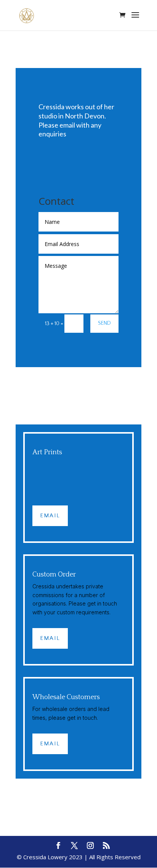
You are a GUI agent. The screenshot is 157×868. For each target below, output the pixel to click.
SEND (104, 323)
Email (50, 515)
